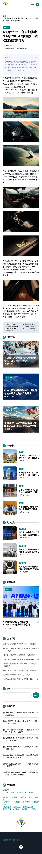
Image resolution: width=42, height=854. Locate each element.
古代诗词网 (16, 802)
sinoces (5, 795)
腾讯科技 (15, 797)
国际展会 (17, 807)
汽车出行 (6, 27)
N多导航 (16, 809)
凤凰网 (24, 797)
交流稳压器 (7, 809)
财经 (21, 469)
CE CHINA (29, 792)
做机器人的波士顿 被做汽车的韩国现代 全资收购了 (28, 569)
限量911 (25, 48)
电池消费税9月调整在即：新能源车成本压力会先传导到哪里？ (20, 392)
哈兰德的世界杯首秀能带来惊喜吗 (16, 659)
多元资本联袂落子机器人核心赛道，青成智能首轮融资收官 (29, 535)
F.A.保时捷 (8, 48)
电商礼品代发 (28, 807)
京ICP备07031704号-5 (11, 840)
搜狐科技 (6, 797)
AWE (12, 792)
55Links (6, 792)
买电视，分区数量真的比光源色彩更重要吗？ (20, 648)
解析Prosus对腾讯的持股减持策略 (16, 679)
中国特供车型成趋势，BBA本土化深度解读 (19, 664)
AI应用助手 (7, 807)
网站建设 (6, 802)
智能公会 (19, 792)
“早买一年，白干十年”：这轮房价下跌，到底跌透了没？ (29, 458)
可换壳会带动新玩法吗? (12, 675)
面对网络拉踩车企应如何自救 (14, 655)
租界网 (24, 809)
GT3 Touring (17, 48)
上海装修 (32, 809)
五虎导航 (26, 802)
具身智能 (22, 529)
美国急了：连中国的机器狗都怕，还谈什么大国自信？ (29, 552)
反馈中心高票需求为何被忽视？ (15, 644)
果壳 (30, 797)
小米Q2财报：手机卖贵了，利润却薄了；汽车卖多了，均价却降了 (29, 492)
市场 (21, 452)
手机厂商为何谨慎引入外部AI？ (15, 670)
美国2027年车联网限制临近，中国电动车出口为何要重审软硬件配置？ (20, 425)
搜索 (9, 688)
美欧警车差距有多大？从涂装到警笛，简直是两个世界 (20, 359)
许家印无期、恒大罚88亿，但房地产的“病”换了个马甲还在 (29, 509)
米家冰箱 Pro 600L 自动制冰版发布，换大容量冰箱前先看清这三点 (17, 624)
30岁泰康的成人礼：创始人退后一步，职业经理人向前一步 (29, 475)
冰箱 (7, 589)
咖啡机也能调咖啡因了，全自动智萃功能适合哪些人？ (22, 765)
